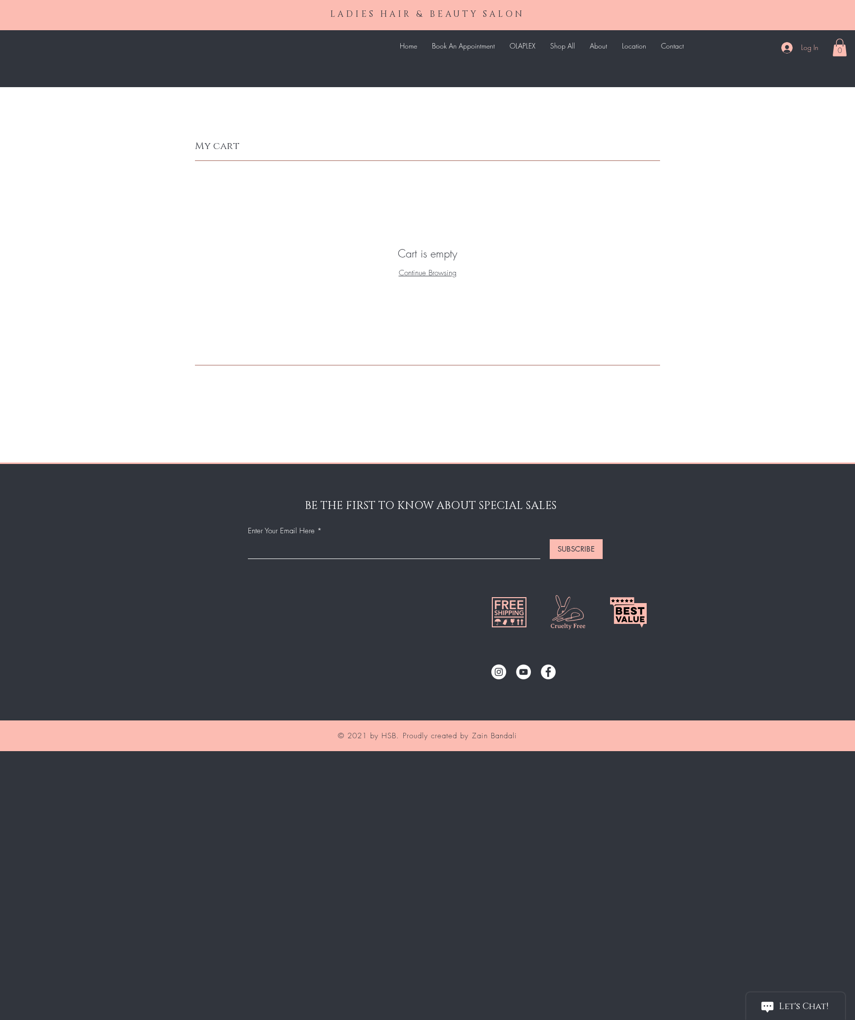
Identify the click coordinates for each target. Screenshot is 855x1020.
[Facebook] (548, 671)
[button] (839, 47)
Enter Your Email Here (281, 531)
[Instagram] (498, 671)
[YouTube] (523, 671)
